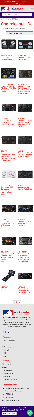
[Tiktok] (19, 3)
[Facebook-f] (14, 3)
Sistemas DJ (10, 19)
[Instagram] (17, 3)
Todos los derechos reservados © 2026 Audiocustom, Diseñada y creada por (14, 409)
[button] (31, 8)
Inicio (2, 19)
